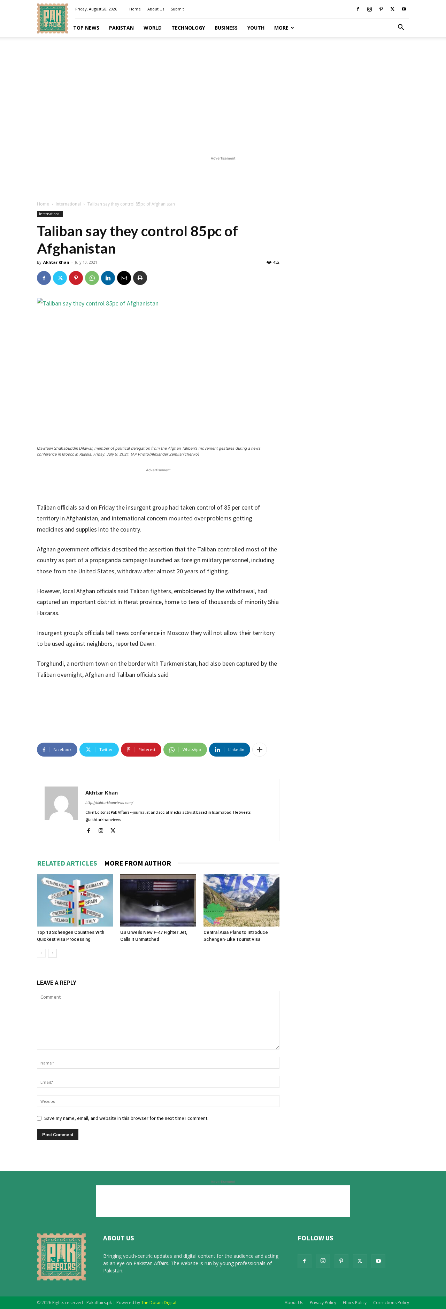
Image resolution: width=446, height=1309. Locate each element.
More (281, 27)
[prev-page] (41, 953)
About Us (155, 8)
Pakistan (121, 27)
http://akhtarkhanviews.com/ (109, 802)
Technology (188, 27)
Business (226, 27)
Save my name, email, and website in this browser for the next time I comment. (126, 1118)
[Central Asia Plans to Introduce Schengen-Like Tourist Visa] (241, 900)
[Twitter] (392, 9)
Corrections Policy (391, 1303)
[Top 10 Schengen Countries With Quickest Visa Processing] (75, 900)
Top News (86, 27)
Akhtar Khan (56, 262)
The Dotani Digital (158, 1303)
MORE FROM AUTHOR (137, 863)
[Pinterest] (381, 9)
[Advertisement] (223, 94)
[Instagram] (369, 9)
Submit (177, 8)
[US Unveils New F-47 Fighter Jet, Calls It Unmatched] (158, 900)
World (153, 27)
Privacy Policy (323, 1303)
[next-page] (52, 953)
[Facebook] (358, 9)
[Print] (140, 278)
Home (135, 8)
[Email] (124, 278)
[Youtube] (404, 9)
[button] (400, 28)
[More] (259, 750)
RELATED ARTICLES (67, 863)
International (68, 204)
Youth (255, 27)
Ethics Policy (355, 1303)
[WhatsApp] (92, 278)
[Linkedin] (108, 278)
